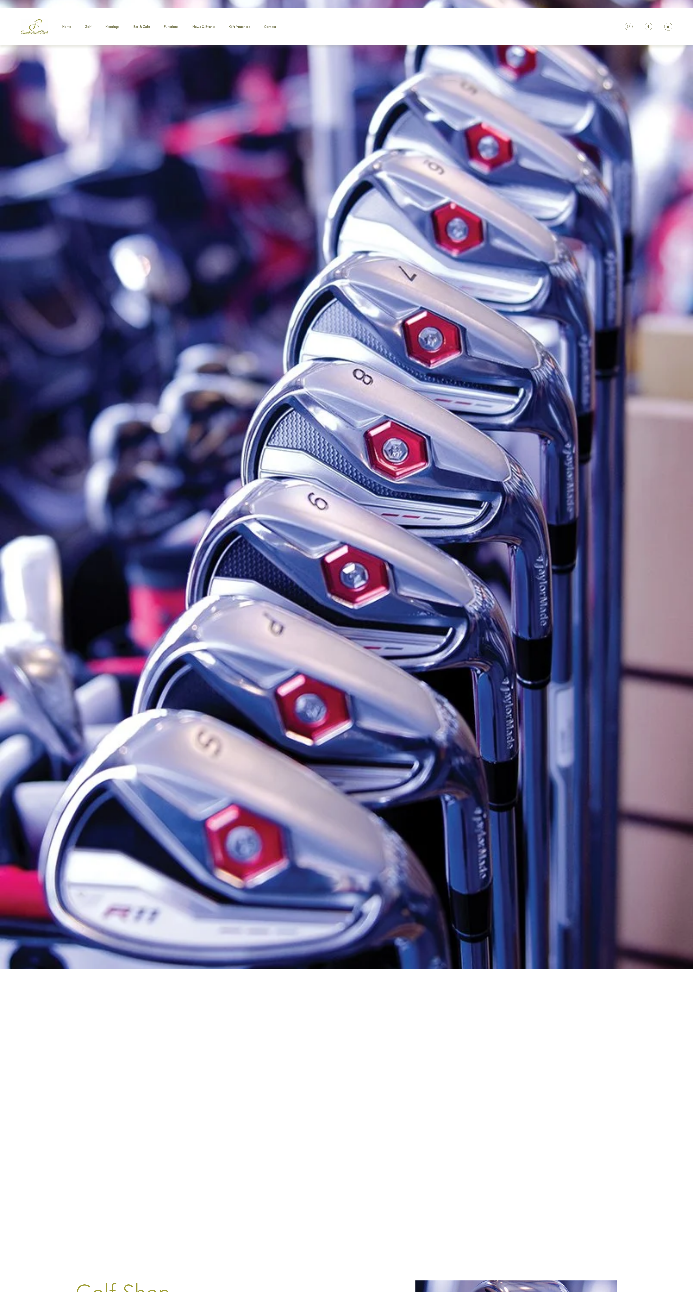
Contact (270, 26)
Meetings (112, 26)
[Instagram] (629, 26)
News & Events (203, 26)
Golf (88, 26)
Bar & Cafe (141, 26)
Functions (171, 26)
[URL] (668, 27)
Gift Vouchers (239, 26)
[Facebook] (648, 26)
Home (66, 26)
